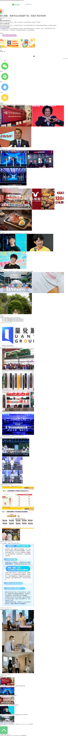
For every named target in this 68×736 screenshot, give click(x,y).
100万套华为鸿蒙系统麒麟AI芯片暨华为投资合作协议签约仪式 (10, 317)
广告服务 (4, 734)
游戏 (7, 0)
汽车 (21, 0)
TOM (1, 322)
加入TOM (8, 734)
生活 (11, 0)
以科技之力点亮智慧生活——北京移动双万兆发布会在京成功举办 (13, 435)
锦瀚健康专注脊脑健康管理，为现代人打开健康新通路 (9, 609)
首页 (0, 0)
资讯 (2, 0)
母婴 (12, 0)
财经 (16, 0)
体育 (6, 0)
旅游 (9, 0)
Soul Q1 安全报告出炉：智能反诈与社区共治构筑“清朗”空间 (10, 543)
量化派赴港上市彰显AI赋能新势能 (7, 345)
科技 (23, 0)
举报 (0, 50)
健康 (17, 0)
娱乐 (4, 0)
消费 (19, 0)
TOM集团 (1, 734)
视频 (14, 0)
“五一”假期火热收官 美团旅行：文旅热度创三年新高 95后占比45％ (11, 486)
